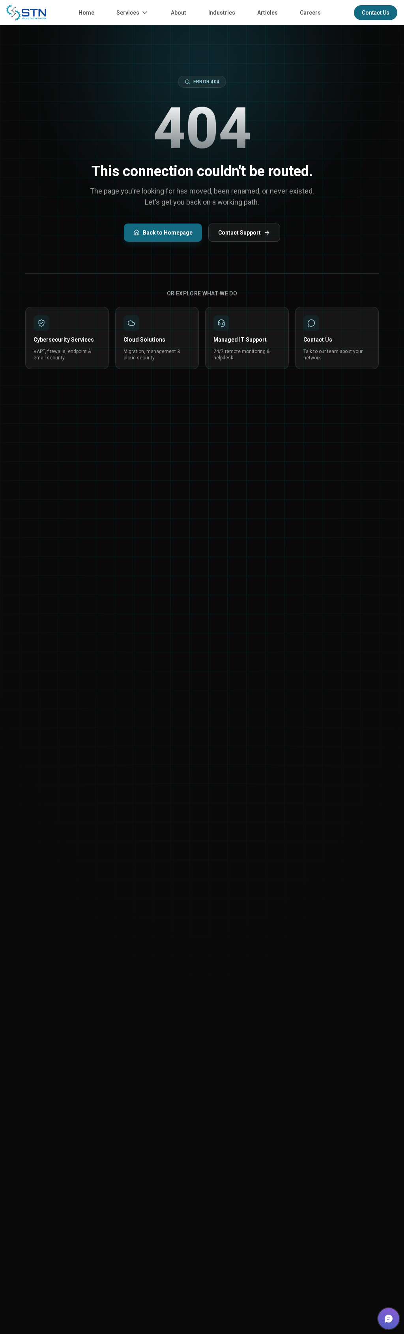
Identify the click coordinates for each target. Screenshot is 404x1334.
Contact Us (375, 12)
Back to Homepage (168, 232)
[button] (388, 1318)
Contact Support (239, 232)
